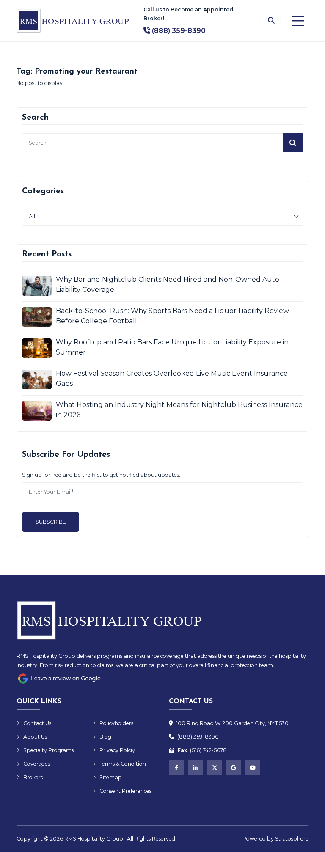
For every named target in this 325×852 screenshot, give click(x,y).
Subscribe (51, 522)
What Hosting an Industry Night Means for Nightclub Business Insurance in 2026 (179, 410)
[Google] (233, 767)
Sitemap (110, 777)
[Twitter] (214, 767)
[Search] (271, 21)
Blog (105, 737)
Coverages (36, 764)
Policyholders (116, 723)
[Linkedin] (195, 767)
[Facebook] (176, 767)
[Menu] (297, 20)
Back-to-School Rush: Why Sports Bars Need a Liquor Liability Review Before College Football (172, 316)
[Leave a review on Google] (59, 678)
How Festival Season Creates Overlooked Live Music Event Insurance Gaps (172, 378)
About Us (35, 737)
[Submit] (293, 142)
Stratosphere (291, 839)
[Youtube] (252, 767)
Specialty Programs (48, 750)
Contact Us (37, 723)
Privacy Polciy (117, 750)
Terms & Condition (122, 764)
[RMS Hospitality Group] (74, 21)
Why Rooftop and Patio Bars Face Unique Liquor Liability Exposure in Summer (172, 347)
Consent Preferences (125, 791)
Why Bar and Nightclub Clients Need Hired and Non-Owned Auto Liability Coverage (167, 284)
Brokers (33, 777)
